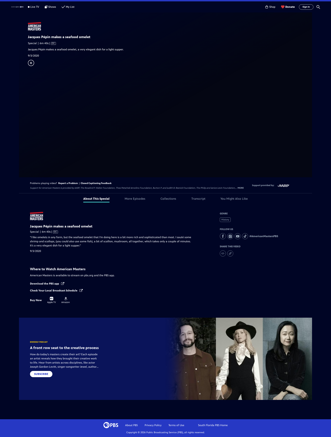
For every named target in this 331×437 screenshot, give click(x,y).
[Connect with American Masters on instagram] (230, 236)
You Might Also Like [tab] (234, 199)
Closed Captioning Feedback (96, 183)
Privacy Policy (153, 425)
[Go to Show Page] (170, 26)
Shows (52, 6)
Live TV (34, 6)
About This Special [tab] (96, 199)
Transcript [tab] (198, 199)
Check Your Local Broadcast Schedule (54, 290)
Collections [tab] (168, 199)
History (225, 219)
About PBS (131, 425)
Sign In (306, 7)
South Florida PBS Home (213, 425)
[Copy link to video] (230, 253)
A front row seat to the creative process (64, 347)
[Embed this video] (223, 253)
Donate (290, 6)
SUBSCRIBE (41, 374)
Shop (272, 6)
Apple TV (51, 300)
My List (70, 6)
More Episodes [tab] (135, 199)
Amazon (65, 300)
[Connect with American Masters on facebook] (223, 236)
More (241, 188)
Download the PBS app (45, 283)
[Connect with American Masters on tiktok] (245, 236)
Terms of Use (176, 425)
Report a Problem (68, 183)
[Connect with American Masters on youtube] (238, 236)
